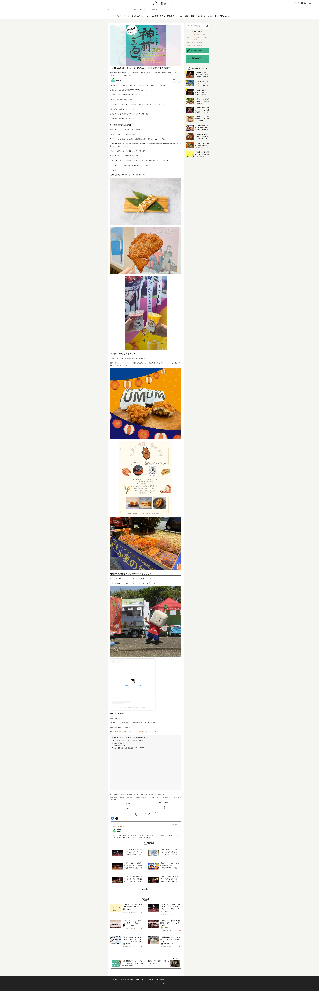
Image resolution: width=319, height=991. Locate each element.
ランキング (202, 16)
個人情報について (160, 979)
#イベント (113, 75)
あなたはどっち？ (138, 16)
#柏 (121, 75)
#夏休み (125, 75)
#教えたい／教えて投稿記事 (194, 42)
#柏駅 (119, 72)
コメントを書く (147, 814)
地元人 (162, 16)
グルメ (118, 16)
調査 (186, 16)
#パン (118, 75)
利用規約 (123, 979)
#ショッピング (198, 34)
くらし (210, 16)
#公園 (195, 40)
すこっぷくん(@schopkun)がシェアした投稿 (133, 707)
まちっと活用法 (149, 979)
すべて (111, 16)
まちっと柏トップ (112, 10)
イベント (121, 10)
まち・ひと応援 (152, 16)
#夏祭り (131, 75)
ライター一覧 (175, 824)
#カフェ (205, 34)
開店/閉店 (170, 16)
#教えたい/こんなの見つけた (169, 72)
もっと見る (145, 889)
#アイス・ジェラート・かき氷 (149, 72)
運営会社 (130, 979)
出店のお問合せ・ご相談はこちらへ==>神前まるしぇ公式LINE (136, 731)
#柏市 (111, 72)
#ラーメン (190, 34)
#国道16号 (125, 72)
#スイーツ (190, 37)
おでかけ (179, 16)
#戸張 (115, 72)
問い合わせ (115, 979)
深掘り (193, 16)
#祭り (159, 72)
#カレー (200, 37)
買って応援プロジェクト (223, 16)
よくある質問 (139, 979)
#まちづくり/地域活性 (134, 72)
